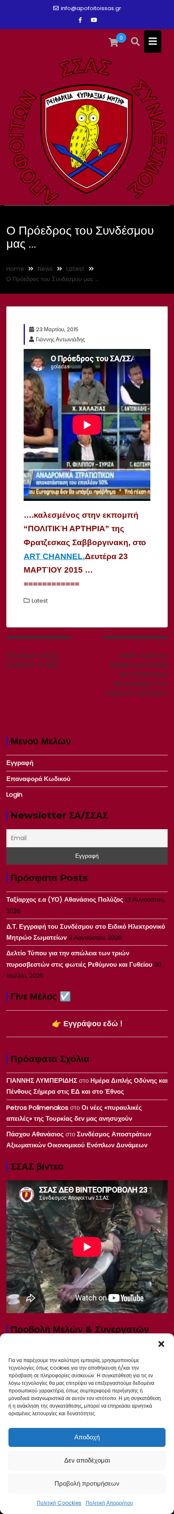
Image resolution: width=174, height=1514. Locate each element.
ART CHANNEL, (54, 556)
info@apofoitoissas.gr (91, 8)
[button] (161, 1344)
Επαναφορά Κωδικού (38, 778)
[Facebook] (80, 20)
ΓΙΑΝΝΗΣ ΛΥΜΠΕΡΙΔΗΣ (41, 1080)
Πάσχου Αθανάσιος (35, 1134)
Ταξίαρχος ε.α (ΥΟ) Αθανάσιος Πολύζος (64, 899)
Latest (40, 601)
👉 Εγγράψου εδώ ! (87, 1023)
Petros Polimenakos (37, 1107)
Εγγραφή (19, 762)
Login (14, 794)
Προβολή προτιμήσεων (87, 1483)
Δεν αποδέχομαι (87, 1460)
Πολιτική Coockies (59, 1502)
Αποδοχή (87, 1437)
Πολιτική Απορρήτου (109, 1502)
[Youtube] (94, 20)
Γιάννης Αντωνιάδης (60, 339)
